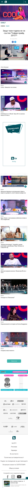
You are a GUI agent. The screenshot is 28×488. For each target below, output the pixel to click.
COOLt (3, 23)
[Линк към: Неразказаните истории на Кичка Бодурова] (14, 318)
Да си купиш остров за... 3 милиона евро (17, 482)
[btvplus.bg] (5, 410)
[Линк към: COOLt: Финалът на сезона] (14, 82)
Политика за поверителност (14, 457)
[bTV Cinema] (20, 401)
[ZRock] (17, 431)
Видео (7, 26)
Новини (3, 26)
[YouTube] (19, 476)
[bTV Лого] (14, 437)
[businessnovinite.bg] (22, 410)
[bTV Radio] (14, 426)
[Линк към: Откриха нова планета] (14, 345)
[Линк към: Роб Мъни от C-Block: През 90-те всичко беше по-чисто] (14, 109)
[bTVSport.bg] (21, 413)
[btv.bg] (6, 401)
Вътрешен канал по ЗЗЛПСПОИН (14, 465)
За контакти (14, 454)
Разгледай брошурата (19, 371)
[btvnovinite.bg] (13, 410)
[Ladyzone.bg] (12, 413)
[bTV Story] (15, 404)
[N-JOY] (6, 427)
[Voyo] (5, 413)
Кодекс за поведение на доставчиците (14, 461)
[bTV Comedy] (12, 401)
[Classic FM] (10, 431)
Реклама (14, 447)
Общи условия (14, 468)
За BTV (14, 443)
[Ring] (23, 404)
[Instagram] (13, 476)
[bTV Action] (6, 404)
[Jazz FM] (22, 426)
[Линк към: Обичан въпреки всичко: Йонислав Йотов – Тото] (14, 265)
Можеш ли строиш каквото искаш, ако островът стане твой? (18, 485)
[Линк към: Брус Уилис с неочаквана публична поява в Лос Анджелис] (14, 212)
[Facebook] (8, 476)
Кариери (14, 450)
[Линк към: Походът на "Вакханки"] (14, 292)
